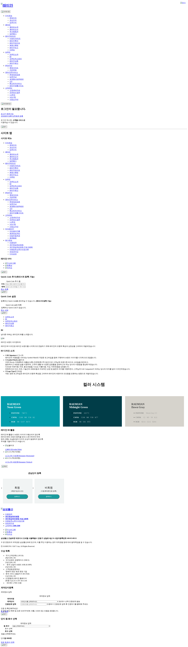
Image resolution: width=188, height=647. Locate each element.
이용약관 (13, 243)
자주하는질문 (15, 93)
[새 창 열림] (7, 509)
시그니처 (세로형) (18, 462)
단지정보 (8, 16)
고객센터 (8, 88)
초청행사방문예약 (17, 79)
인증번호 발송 (74, 601)
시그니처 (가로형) (19, 456)
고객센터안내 (15, 90)
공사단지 (13, 20)
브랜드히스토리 (16, 59)
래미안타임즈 (10, 36)
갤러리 (7, 25)
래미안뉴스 (14, 48)
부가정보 (8, 240)
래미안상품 (14, 61)
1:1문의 (12, 95)
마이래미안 (9, 229)
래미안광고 (14, 63)
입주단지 (13, 22)
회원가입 (10, 114)
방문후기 (13, 34)
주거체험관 (14, 32)
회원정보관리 (15, 233)
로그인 (3, 114)
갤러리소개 (14, 27)
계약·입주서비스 (11, 72)
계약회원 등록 (6, 116)
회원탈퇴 (13, 238)
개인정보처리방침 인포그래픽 (21, 247)
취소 (2, 289)
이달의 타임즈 (15, 38)
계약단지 (10, 601)
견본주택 (13, 70)
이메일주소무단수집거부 (19, 249)
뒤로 (2, 642)
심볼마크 (13, 449)
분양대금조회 (15, 75)
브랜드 (7, 52)
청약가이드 (14, 68)
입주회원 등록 (17, 116)
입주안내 (13, 77)
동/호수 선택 (64, 601)
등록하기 (17, 496)
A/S (11, 81)
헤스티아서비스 (16, 83)
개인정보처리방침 (17, 245)
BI (10, 57)
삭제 (6, 310)
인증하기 (50, 604)
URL (3, 284)
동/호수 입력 (9, 642)
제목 (3, 287)
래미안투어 (14, 41)
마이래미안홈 (15, 231)
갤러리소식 (14, 29)
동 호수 (6, 626)
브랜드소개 (14, 54)
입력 (6, 611)
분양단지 (13, 18)
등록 (6, 289)
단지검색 (13, 254)
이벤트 (12, 50)
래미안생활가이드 (17, 86)
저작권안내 (14, 252)
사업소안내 (14, 99)
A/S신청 (13, 97)
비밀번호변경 (15, 236)
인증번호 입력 (10, 604)
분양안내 (8, 66)
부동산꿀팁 (14, 45)
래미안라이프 (15, 43)
